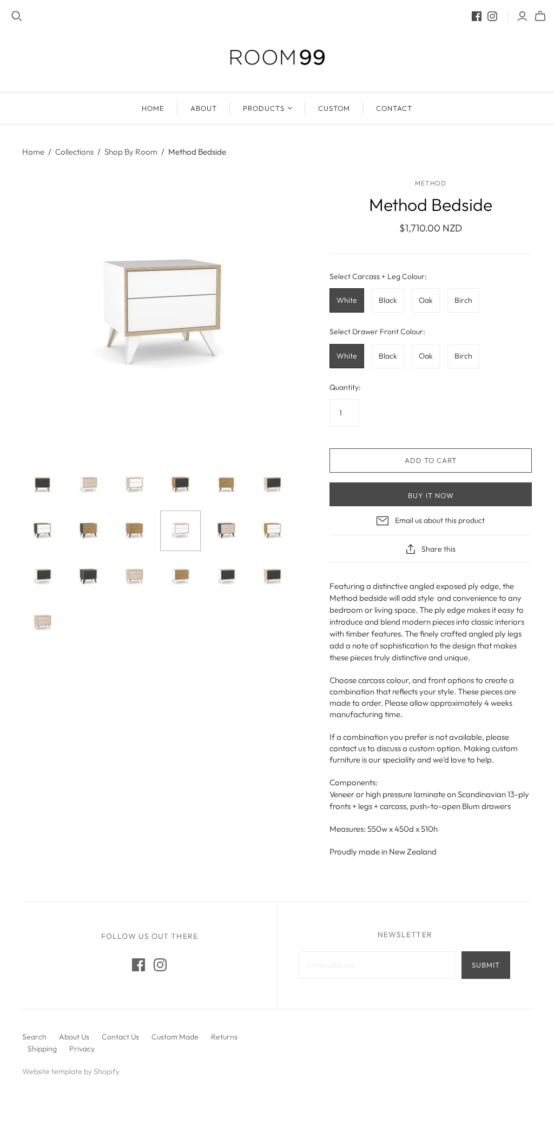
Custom (334, 108)
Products (263, 108)
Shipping (42, 1049)
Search (34, 1037)
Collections (74, 152)
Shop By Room (130, 152)
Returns (224, 1037)
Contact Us (120, 1037)
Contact (394, 108)
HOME (153, 108)
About (203, 108)
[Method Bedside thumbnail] (42, 485)
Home (33, 152)
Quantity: (345, 387)
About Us (74, 1037)
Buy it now (431, 495)
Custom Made (175, 1037)
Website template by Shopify (71, 1071)
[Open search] (16, 16)
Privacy (82, 1049)
